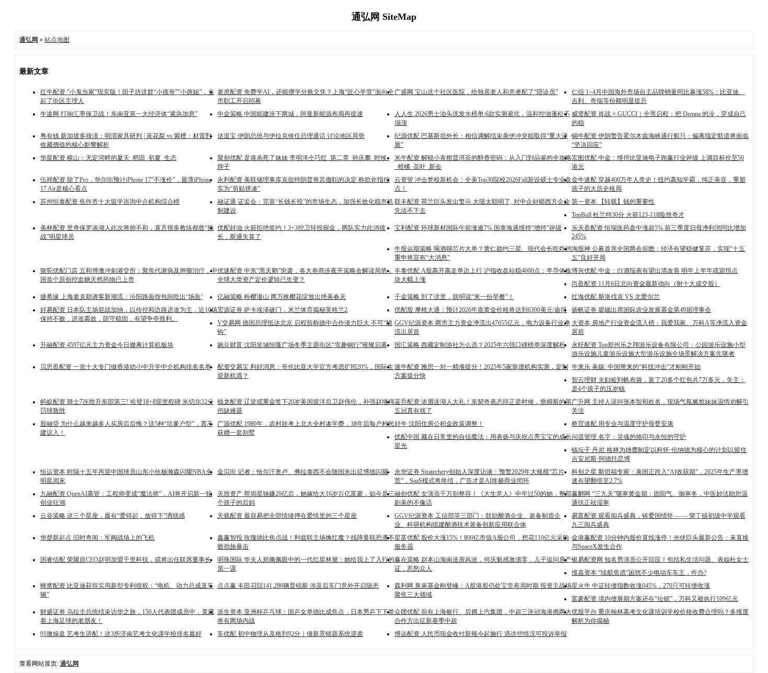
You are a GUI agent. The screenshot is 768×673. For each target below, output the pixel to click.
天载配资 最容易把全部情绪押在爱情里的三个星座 (287, 515)
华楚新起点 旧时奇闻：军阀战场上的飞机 (97, 537)
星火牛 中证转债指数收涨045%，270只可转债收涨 (641, 585)
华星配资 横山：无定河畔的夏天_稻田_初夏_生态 (108, 157)
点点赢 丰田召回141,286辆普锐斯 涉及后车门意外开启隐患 (298, 585)
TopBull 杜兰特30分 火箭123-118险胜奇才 (628, 214)
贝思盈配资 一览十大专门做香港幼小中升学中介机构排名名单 (125, 366)
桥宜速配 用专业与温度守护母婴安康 (622, 423)
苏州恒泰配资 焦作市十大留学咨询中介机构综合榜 (110, 201)
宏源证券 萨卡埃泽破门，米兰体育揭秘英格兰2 (282, 310)
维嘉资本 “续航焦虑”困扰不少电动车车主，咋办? (639, 572)
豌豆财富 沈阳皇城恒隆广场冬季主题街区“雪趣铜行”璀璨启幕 (302, 345)
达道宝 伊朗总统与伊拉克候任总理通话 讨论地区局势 (291, 136)
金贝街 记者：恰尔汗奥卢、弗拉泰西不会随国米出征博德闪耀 (302, 471)
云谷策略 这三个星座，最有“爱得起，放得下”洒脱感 (112, 515)
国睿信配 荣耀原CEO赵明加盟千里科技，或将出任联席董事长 (125, 559)
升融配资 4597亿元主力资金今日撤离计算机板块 (106, 345)
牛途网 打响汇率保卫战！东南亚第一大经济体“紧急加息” (118, 114)
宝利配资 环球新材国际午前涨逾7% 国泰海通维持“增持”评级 (478, 227)
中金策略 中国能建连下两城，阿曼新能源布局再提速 (290, 114)
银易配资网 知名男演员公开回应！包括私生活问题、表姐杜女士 (660, 559)
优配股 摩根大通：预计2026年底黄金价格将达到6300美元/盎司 (480, 310)
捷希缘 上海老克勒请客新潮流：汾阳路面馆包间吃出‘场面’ (121, 296)
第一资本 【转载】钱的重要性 (613, 201)
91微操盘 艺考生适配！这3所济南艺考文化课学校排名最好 (121, 633)
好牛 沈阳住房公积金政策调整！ (439, 423)
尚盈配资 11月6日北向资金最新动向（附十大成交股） (646, 283)
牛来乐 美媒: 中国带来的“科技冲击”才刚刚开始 (636, 366)
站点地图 (56, 39)
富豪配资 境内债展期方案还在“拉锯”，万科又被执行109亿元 (655, 598)
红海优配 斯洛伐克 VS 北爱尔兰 (616, 296)
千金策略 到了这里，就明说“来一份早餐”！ (454, 296)
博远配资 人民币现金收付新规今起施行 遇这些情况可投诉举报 (480, 633)
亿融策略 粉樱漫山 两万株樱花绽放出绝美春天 (281, 296)
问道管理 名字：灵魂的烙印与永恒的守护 (629, 436)
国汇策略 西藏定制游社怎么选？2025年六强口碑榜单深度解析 (479, 345)
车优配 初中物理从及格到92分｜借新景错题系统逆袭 (290, 633)
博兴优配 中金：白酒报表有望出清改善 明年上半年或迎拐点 (655, 270)
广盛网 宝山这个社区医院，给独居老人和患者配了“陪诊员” (476, 92)
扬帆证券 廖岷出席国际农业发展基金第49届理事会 (641, 310)
